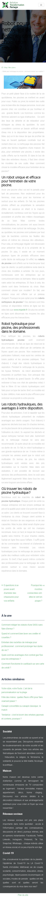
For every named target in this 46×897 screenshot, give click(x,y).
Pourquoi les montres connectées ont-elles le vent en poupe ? (34, 593)
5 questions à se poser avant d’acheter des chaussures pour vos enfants (11, 593)
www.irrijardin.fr (20, 310)
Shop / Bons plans (10, 67)
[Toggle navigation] (41, 5)
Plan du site (23, 895)
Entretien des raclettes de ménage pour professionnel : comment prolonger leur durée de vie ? (22, 646)
